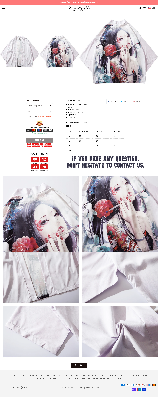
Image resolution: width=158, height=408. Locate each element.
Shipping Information (93, 376)
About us (41, 379)
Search (14, 376)
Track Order (36, 376)
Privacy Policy (53, 376)
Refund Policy (71, 376)
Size (29, 111)
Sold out (39, 140)
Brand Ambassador (138, 376)
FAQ (23, 376)
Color (30, 105)
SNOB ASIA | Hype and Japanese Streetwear (82, 387)
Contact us (55, 379)
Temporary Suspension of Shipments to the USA (98, 379)
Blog (68, 379)
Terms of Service (116, 376)
